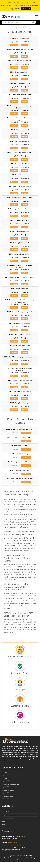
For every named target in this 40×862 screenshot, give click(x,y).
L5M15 (19, 231)
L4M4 (19, 152)
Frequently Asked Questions (11, 815)
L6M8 (19, 478)
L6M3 (19, 357)
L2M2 (19, 437)
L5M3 (19, 254)
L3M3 (19, 72)
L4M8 (19, 197)
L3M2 (19, 61)
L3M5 (19, 95)
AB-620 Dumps (6, 779)
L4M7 (19, 186)
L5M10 (19, 220)
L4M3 (19, 141)
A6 (20, 38)
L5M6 (19, 288)
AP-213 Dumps (6, 773)
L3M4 (19, 83)
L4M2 (19, 130)
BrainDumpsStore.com (11, 858)
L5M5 (19, 277)
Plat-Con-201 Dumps (8, 790)
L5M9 (19, 470)
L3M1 (19, 49)
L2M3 (19, 445)
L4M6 (19, 175)
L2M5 (19, 462)
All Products (6, 812)
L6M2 (19, 346)
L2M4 (19, 454)
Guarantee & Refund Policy (10, 818)
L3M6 (19, 107)
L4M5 (19, 164)
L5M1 (19, 209)
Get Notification (26, 433)
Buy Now (24, 45)
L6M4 (19, 369)
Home (17, 27)
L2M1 (19, 429)
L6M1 (19, 323)
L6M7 (19, 391)
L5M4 (19, 266)
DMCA (3, 824)
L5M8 (19, 312)
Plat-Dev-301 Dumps (8, 796)
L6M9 (19, 403)
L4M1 (19, 119)
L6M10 (19, 334)
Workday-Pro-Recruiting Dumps (11, 785)
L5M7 (19, 301)
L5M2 (19, 243)
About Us (4, 821)
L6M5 (19, 380)
